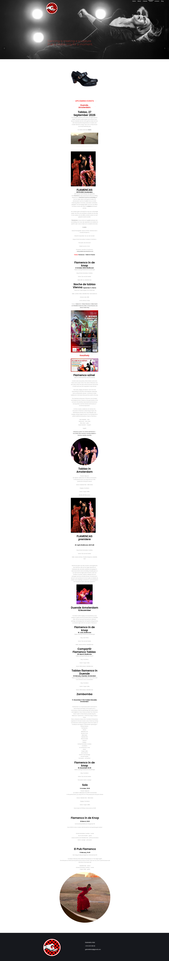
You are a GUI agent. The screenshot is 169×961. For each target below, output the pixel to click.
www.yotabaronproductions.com (85, 251)
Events (89, 129)
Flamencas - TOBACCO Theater (86, 254)
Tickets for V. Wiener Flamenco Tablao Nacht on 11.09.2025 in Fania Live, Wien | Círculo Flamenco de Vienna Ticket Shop (85, 305)
